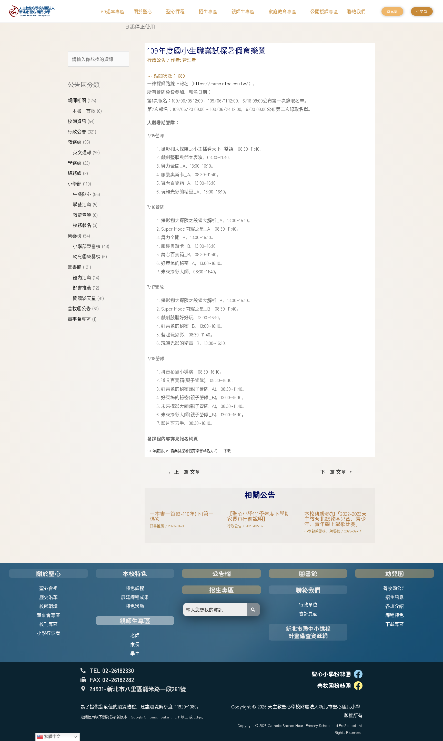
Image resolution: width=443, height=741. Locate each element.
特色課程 (135, 588)
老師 (134, 635)
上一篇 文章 (184, 471)
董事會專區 (79, 318)
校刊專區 (48, 624)
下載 (227, 450)
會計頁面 (308, 613)
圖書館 (75, 266)
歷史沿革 (48, 597)
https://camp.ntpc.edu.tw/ (220, 83)
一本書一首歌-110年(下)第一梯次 (182, 516)
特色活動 (135, 606)
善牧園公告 (79, 308)
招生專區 (221, 589)
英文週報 (82, 152)
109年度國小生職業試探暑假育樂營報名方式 (182, 450)
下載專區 (394, 624)
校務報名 (82, 225)
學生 (134, 653)
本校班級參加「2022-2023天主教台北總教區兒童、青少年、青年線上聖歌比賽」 (335, 519)
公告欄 (221, 573)
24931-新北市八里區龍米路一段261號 (137, 688)
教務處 (75, 141)
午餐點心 (82, 194)
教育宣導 (82, 214)
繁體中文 (52, 736)
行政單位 (308, 604)
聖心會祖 (48, 588)
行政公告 (77, 131)
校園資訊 (77, 121)
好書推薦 (82, 287)
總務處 (75, 173)
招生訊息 (394, 597)
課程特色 (394, 615)
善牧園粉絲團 (334, 685)
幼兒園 (394, 573)
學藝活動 (82, 204)
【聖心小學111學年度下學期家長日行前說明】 (258, 516)
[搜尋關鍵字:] (98, 59)
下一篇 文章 (336, 471)
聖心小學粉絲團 (331, 674)
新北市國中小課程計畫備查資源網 (308, 632)
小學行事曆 (48, 633)
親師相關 (77, 100)
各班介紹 (394, 606)
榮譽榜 (75, 235)
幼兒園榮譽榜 (86, 256)
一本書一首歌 (81, 110)
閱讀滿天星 (84, 298)
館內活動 (82, 277)
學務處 (75, 162)
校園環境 (48, 606)
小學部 (75, 183)
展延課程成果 (135, 597)
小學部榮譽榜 (86, 246)
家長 (134, 644)
